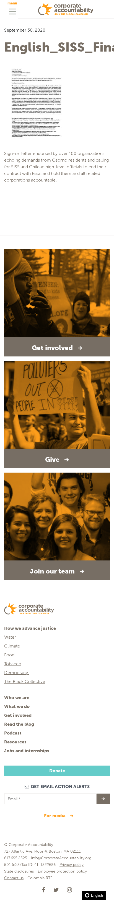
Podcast (13, 733)
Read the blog (19, 724)
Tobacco (12, 663)
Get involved (18, 715)
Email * (13, 796)
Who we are (16, 697)
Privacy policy (71, 864)
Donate (57, 770)
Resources (15, 742)
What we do (17, 706)
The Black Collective (24, 681)
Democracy (16, 672)
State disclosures (19, 871)
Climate (12, 646)
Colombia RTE (40, 878)
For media (55, 815)
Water (10, 637)
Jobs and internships (26, 750)
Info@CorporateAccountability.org (61, 858)
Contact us (14, 878)
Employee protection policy (62, 871)
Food (9, 654)
